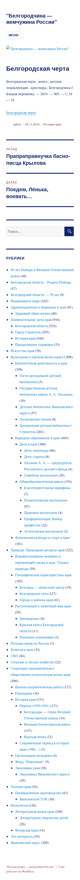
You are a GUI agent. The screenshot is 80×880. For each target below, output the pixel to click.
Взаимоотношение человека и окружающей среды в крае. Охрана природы (41, 562)
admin (17, 124)
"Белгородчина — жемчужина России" (31, 18)
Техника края (21, 786)
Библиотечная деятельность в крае (41, 363)
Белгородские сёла (34, 593)
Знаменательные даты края (31, 319)
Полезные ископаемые (37, 637)
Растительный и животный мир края (43, 606)
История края (52, 124)
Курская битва (35, 736)
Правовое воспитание (40, 512)
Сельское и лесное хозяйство (32, 662)
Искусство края (22, 350)
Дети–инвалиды (36, 450)
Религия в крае (22, 649)
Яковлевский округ (25, 842)
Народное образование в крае (37, 437)
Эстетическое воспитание (43, 531)
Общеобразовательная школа (41, 481)
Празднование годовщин (34, 344)
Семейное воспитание (41, 475)
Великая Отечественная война (47, 724)
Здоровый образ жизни (32, 313)
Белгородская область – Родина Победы (41, 282)
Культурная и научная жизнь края (36, 356)
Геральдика (23, 693)
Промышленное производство (38, 792)
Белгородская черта (21, 112)
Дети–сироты (34, 456)
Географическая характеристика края (43, 574)
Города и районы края (36, 599)
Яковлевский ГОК (34, 799)
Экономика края (27, 767)
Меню (13, 35)
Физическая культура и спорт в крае (42, 537)
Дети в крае (28, 444)
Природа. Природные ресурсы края (37, 550)
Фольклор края (26, 830)
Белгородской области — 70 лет (35, 294)
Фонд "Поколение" (29, 761)
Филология (19, 805)
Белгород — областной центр (42, 587)
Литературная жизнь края (34, 811)
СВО (14, 655)
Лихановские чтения (35, 419)
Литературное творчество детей (44, 817)
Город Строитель (28, 332)
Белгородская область (31, 325)
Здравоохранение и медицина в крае (38, 307)
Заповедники (30, 618)
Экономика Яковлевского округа (45, 774)
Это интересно (22, 836)
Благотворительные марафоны (47, 487)
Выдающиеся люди (25, 300)
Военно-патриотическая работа (39, 687)
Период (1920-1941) (35, 705)
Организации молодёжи (33, 755)
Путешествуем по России (30, 643)
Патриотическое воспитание (45, 500)
